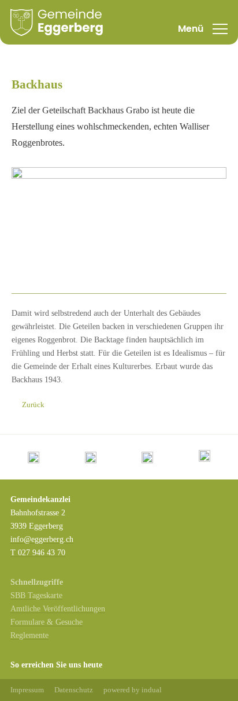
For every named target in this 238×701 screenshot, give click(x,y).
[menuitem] (27, 690)
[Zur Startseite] (56, 22)
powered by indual (132, 689)
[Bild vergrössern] (119, 230)
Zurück (33, 404)
